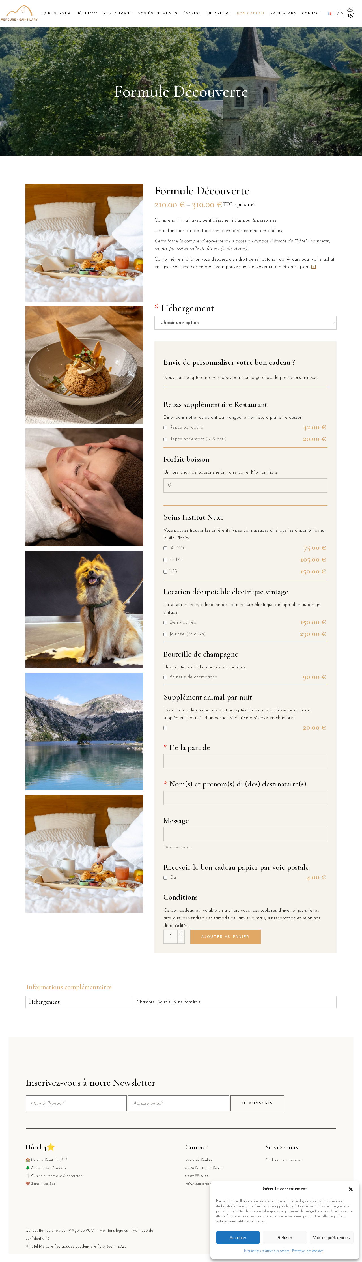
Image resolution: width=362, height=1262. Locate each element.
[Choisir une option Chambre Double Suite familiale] (245, 323)
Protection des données (307, 1251)
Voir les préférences (331, 1237)
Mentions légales (113, 1231)
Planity (182, 538)
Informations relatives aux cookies (266, 1251)
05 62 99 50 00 (197, 1176)
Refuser (284, 1237)
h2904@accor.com (198, 1184)
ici (313, 267)
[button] (351, 1189)
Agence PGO (83, 1231)
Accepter (238, 1237)
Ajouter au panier (225, 937)
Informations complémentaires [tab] (68, 987)
